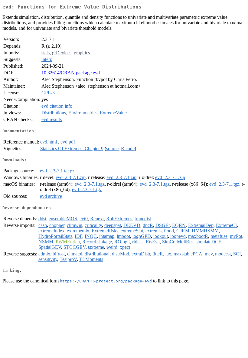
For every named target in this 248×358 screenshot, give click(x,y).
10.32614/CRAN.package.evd (70, 72)
